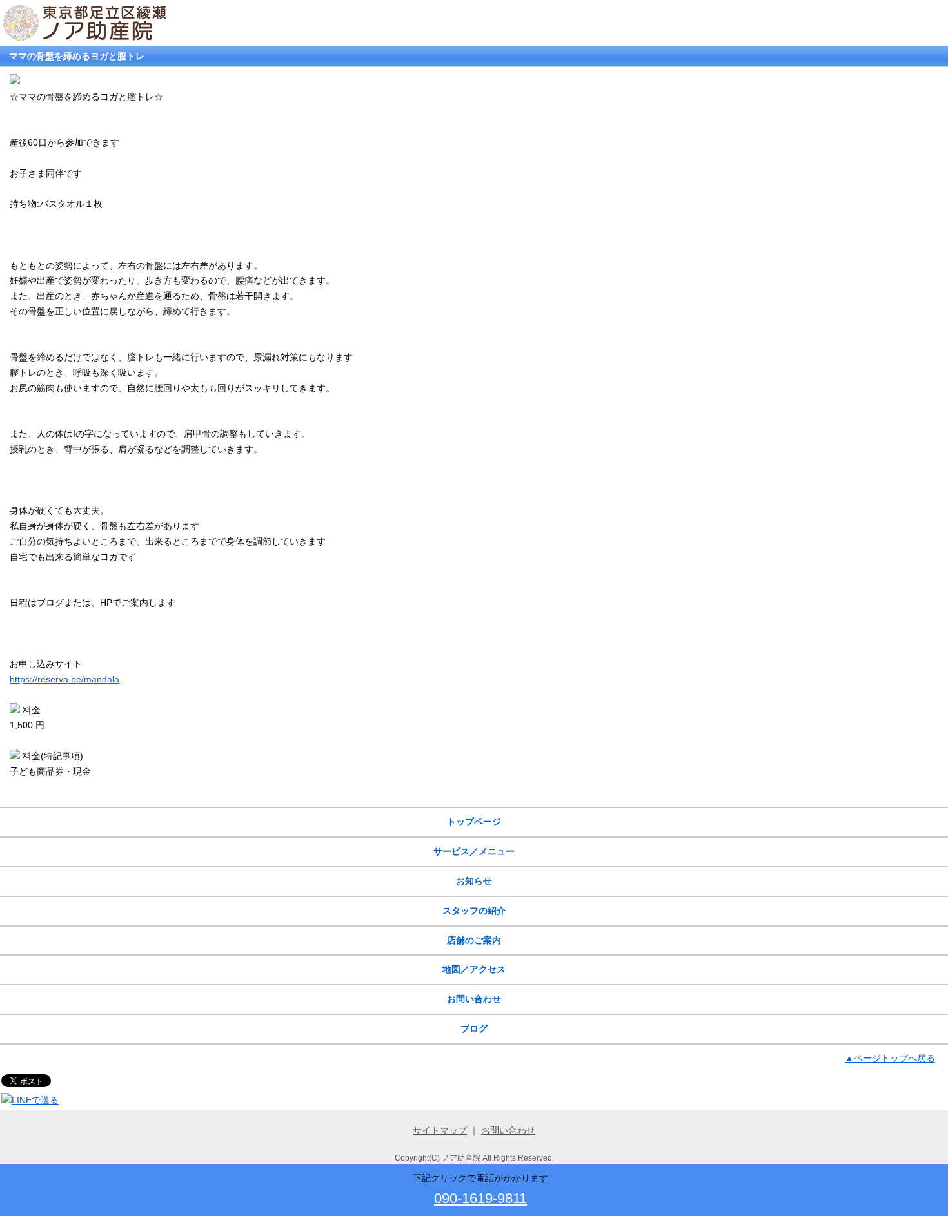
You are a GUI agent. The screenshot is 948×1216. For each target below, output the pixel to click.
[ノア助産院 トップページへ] (85, 37)
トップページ (474, 821)
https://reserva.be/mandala (64, 679)
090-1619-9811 (480, 1198)
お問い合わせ (474, 999)
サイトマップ (440, 1130)
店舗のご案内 (474, 940)
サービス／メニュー (474, 851)
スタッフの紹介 (474, 910)
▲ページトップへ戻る (890, 1058)
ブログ (474, 1028)
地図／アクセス (474, 969)
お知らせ (474, 881)
